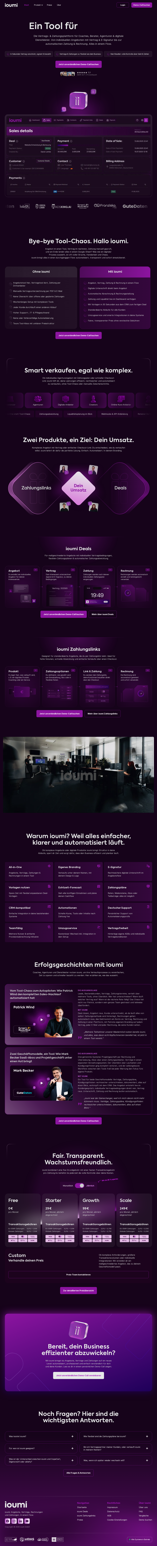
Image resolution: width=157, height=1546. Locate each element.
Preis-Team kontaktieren (78, 1274)
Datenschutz (113, 1511)
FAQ (141, 1511)
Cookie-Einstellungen (117, 1520)
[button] (38, 5)
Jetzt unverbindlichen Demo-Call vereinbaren (78, 1375)
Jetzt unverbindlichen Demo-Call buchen (79, 64)
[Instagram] (14, 1521)
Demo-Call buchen (141, 5)
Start (26, 5)
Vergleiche (144, 1515)
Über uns (143, 1507)
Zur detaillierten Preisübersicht (78, 1290)
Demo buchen (145, 1520)
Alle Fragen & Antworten (78, 1473)
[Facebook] (7, 1521)
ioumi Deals (82, 1511)
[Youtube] (27, 1521)
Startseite (82, 1507)
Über (59, 5)
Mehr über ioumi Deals (103, 614)
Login (122, 5)
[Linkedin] (20, 1521)
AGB (109, 1515)
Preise (49, 5)
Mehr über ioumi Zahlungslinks (103, 713)
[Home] (12, 5)
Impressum (112, 1507)
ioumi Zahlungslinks (86, 1515)
